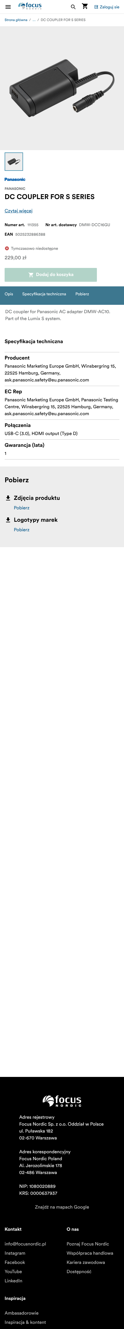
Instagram (15, 1253)
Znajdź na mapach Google (62, 1207)
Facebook (15, 1262)
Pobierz (21, 508)
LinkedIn (13, 1281)
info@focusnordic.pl (25, 1244)
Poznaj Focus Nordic (88, 1244)
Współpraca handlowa (90, 1253)
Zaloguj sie (109, 7)
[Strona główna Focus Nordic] (30, 7)
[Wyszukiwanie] (73, 7)
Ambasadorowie (22, 1313)
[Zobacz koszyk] (84, 7)
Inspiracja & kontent (25, 1322)
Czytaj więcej (19, 211)
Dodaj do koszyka (55, 275)
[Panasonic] (15, 179)
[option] (14, 161)
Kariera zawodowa (86, 1262)
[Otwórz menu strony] (11, 7)
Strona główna (16, 20)
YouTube (13, 1272)
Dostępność (79, 1272)
